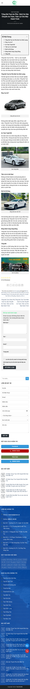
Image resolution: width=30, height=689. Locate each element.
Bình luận (6, 322)
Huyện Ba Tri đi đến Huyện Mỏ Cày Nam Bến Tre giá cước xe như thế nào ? (17, 675)
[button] (2, 3)
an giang (4, 559)
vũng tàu (18, 296)
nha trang (12, 294)
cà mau (8, 292)
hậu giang (4, 294)
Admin (21, 23)
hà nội (27, 292)
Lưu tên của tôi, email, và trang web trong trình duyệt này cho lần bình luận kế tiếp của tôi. (15, 362)
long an (8, 294)
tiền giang (13, 296)
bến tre (26, 291)
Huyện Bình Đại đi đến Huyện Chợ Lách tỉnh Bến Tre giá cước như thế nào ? (17, 485)
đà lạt (19, 292)
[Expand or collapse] (27, 36)
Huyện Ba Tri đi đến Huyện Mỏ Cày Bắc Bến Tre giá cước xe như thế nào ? (17, 680)
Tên (4, 336)
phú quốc (17, 294)
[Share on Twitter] (13, 285)
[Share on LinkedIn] (22, 285)
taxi (6, 296)
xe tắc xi (22, 296)
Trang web (6, 351)
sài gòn (26, 294)
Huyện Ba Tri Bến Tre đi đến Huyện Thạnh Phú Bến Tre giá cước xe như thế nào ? (17, 669)
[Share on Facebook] (10, 285)
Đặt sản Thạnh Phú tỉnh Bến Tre (15, 662)
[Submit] (27, 378)
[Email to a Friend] (16, 285)
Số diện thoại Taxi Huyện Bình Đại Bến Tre (17, 480)
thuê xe (9, 296)
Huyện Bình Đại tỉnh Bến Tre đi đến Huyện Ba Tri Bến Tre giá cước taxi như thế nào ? (17, 656)
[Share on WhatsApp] (7, 285)
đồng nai (23, 292)
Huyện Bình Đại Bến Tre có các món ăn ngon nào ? (17, 496)
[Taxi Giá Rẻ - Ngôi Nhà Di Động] (15, 3)
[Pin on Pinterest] (19, 285)
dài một (16, 292)
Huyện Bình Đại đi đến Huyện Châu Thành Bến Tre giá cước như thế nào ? (17, 490)
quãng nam (22, 294)
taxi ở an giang (15, 12)
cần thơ (12, 292)
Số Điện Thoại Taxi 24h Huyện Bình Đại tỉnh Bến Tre (17, 474)
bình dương (3, 292)
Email (5, 344)
